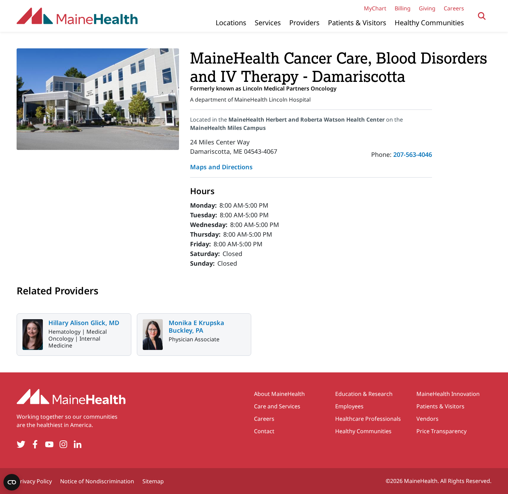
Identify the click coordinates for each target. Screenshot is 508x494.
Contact (264, 431)
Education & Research (364, 394)
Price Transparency (441, 431)
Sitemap (153, 481)
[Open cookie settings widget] (11, 482)
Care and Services (277, 406)
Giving (427, 8)
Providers (304, 22)
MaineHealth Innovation (448, 394)
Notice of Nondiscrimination (97, 481)
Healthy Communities (429, 22)
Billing (403, 8)
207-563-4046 (412, 154)
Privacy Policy (34, 481)
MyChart (375, 8)
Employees (349, 406)
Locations (231, 22)
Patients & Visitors (357, 22)
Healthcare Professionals (368, 418)
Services (268, 22)
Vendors (427, 418)
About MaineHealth (279, 394)
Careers (454, 8)
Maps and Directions (221, 167)
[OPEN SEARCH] (481, 16)
